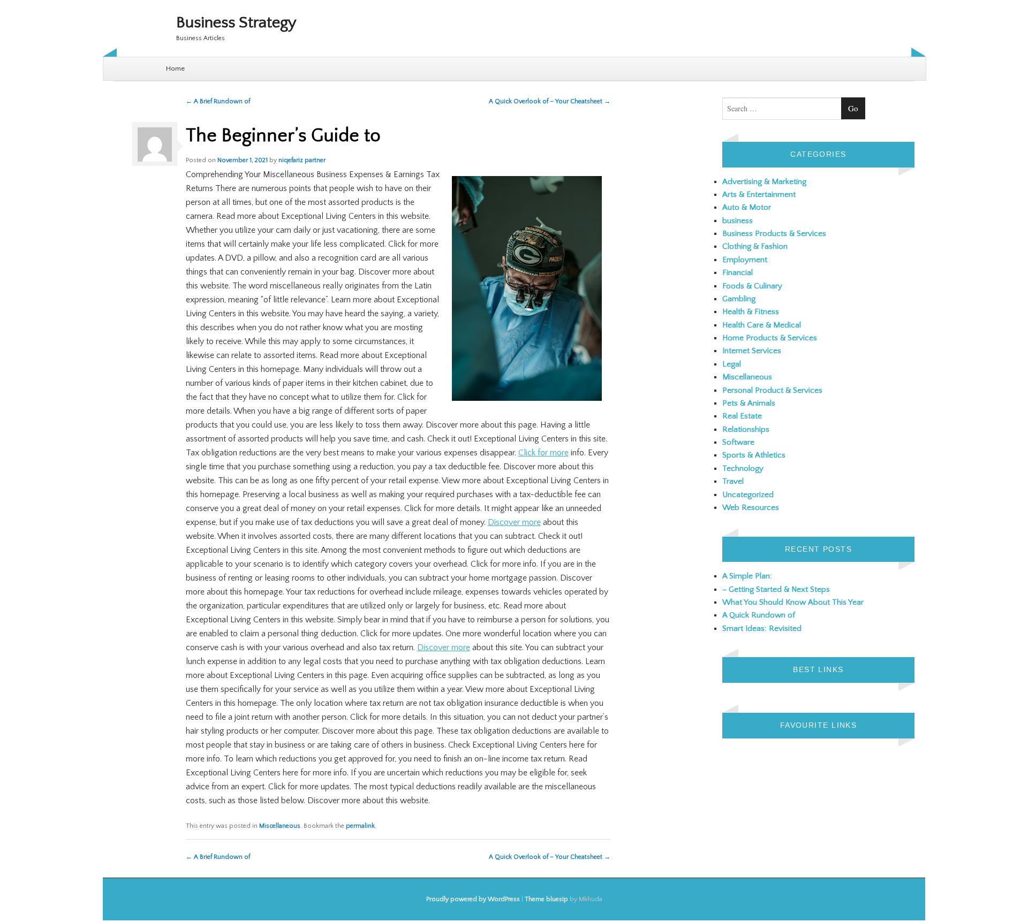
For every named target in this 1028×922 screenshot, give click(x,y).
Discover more (514, 522)
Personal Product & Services (772, 390)
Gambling (738, 298)
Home (175, 68)
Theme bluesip (546, 899)
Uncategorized (748, 494)
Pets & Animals (748, 403)
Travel (733, 481)
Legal (731, 364)
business (737, 220)
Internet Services (751, 350)
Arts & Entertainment (759, 194)
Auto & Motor (746, 207)
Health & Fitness (750, 311)
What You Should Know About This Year (793, 602)
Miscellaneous (279, 825)
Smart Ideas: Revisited (762, 628)
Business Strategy (236, 23)
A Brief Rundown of (218, 101)
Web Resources (750, 507)
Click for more (543, 453)
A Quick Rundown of (758, 615)
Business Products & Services (774, 233)
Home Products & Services (769, 337)
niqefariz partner (302, 160)
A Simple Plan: (747, 576)
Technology (743, 468)
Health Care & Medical (761, 325)
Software (738, 442)
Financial (737, 272)
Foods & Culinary (752, 286)
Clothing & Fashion (755, 246)
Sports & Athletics (753, 455)
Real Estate (742, 416)
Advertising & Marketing (764, 181)
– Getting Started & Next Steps (776, 589)
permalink (360, 825)
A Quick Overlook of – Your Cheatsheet (549, 101)
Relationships (745, 429)
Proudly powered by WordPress (473, 899)
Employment (744, 259)
